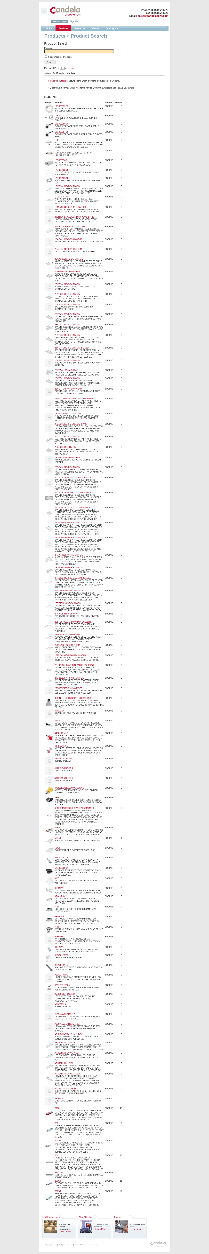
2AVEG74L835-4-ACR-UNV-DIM (70, 226)
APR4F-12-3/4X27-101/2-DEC (69, 1034)
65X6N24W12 (61, 896)
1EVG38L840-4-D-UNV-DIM (67, 186)
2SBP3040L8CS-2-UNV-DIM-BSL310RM (74, 622)
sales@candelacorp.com (153, 15)
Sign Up (74, 21)
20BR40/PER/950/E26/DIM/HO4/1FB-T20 (74, 217)
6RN (57, 907)
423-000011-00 (61, 720)
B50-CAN (59, 1172)
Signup (51, 81)
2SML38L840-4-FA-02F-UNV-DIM (70, 655)
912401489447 (61, 975)
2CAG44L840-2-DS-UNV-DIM (68, 239)
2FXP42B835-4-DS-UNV (66, 614)
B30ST (58, 1140)
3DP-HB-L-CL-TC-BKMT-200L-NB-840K (73, 698)
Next (73, 68)
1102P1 (58, 140)
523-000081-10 (61, 857)
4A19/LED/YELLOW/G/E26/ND (69, 788)
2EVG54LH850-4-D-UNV (66, 370)
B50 (56, 1155)
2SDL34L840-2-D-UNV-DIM (67, 645)
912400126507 (61, 955)
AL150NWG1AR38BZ (65, 1014)
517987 (58, 848)
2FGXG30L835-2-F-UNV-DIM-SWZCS (72, 507)
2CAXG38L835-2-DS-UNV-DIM (69, 259)
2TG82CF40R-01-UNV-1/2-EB (68, 688)
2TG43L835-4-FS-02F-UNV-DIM (69, 678)
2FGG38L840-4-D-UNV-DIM (67, 436)
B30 (56, 1123)
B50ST (58, 1191)
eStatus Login (60, 21)
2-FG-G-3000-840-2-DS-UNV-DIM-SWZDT (74, 398)
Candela (65, 11)
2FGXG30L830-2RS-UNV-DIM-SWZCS (73, 492)
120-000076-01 (61, 160)
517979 (58, 838)
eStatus (62, 81)
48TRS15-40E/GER (64, 778)
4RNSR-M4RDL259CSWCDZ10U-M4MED (74, 808)
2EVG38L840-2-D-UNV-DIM (67, 294)
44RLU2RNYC (61, 746)
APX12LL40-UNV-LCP (65, 1042)
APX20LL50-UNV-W (64, 1063)
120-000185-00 (61, 170)
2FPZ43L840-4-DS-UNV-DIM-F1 (70, 590)
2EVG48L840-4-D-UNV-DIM (67, 335)
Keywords (49, 48)
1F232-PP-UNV (62, 196)
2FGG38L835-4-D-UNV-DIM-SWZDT (72, 424)
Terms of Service (80, 1245)
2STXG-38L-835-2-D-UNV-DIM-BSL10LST (74, 665)
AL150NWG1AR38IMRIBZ (67, 1024)
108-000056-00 (61, 124)
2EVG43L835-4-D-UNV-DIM (67, 314)
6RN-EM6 (59, 916)
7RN (57, 927)
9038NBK (59, 936)
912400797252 (61, 965)
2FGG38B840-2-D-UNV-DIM (68, 413)
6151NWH (59, 888)
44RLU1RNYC (61, 733)
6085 (57, 878)
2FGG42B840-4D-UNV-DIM (67, 457)
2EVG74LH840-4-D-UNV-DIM (68, 389)
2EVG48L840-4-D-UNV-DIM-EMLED (71, 348)
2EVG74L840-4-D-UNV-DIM (67, 378)
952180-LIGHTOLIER (65, 994)
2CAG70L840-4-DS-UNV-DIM (68, 249)
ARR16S (59, 1098)
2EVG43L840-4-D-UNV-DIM (67, 324)
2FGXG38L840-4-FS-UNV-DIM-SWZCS (73, 537)
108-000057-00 (61, 132)
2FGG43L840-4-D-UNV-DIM (67, 467)
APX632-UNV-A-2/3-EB (66, 1088)
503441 (58, 827)
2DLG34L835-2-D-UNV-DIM (67, 271)
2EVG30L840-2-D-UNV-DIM (67, 284)
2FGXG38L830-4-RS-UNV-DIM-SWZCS (73, 522)
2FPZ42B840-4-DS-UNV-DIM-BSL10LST (74, 578)
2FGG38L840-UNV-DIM (66, 447)
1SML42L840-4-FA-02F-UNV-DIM (70, 207)
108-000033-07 (61, 115)
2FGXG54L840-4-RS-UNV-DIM (69, 567)
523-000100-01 (61, 868)
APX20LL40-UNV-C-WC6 (66, 1053)
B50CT (58, 1181)
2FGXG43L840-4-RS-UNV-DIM (69, 555)
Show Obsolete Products (60, 57)
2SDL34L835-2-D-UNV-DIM (67, 634)
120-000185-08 (61, 178)
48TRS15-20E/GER (64, 768)
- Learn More (65, 1231)
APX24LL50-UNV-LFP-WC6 (67, 1074)
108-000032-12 (61, 106)
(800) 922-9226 (159, 10)
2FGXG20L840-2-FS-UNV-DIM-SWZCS (73, 477)
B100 (57, 1108)
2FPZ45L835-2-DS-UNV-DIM (68, 603)
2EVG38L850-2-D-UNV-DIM (67, 304)
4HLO (57, 797)
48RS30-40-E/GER (63, 758)
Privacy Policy (93, 1245)
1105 (57, 150)
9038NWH (59, 947)
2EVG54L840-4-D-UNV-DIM (67, 360)
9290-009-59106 (62, 985)
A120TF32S (60, 1004)
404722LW (59, 711)
